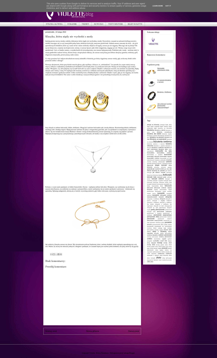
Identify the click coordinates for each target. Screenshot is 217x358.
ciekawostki (161, 161)
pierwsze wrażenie (155, 222)
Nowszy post (51, 331)
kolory (166, 182)
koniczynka (160, 184)
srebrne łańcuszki (61, 128)
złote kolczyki (151, 258)
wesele (155, 248)
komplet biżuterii (151, 184)
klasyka (160, 175)
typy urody (150, 248)
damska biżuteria (152, 163)
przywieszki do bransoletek (163, 226)
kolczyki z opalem (158, 180)
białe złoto (168, 124)
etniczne (163, 167)
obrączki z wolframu (153, 202)
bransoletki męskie (166, 156)
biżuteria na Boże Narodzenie (155, 135)
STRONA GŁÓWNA (54, 24)
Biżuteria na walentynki (158, 139)
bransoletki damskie (153, 156)
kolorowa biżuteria (158, 182)
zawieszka (161, 253)
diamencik (150, 165)
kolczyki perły (161, 177)
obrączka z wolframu (153, 199)
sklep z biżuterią (159, 231)
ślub (166, 241)
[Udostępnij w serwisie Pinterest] (61, 254)
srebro (149, 239)
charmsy (154, 161)
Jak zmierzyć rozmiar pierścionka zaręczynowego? (164, 106)
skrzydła (156, 233)
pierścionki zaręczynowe (155, 220)
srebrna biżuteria (152, 235)
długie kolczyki (161, 165)
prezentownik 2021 (158, 224)
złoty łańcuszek (167, 258)
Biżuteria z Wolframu (164, 92)
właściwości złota (152, 250)
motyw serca (151, 193)
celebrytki (163, 160)
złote (170, 255)
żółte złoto (150, 261)
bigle (155, 128)
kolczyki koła (151, 177)
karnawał (169, 172)
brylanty (157, 160)
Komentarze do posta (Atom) (96, 338)
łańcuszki (150, 187)
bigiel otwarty (164, 126)
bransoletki (168, 154)
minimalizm (158, 191)
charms (149, 161)
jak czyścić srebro (158, 169)
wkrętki (170, 248)
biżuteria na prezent (157, 137)
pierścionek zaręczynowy (163, 215)
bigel (148, 126)
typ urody (169, 246)
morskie (169, 191)
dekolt (170, 163)
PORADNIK (72, 24)
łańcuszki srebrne (160, 187)
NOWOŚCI (98, 24)
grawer (170, 167)
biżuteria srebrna (162, 141)
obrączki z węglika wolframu (162, 200)
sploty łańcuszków (166, 233)
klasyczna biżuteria (152, 175)
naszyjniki (155, 195)
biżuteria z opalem (159, 145)
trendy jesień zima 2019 (154, 246)
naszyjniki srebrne (166, 195)
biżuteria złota (163, 149)
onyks (148, 209)
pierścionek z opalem (154, 213)
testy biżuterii (151, 243)
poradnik (168, 222)
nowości (161, 197)
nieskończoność (152, 197)
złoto (158, 257)
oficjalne (169, 207)
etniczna (156, 167)
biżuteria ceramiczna (164, 132)
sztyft (162, 241)
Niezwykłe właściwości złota (163, 69)
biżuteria (150, 130)
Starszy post (133, 331)
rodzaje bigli (162, 228)
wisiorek (164, 248)
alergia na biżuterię (153, 124)
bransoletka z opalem (154, 154)
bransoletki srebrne (153, 158)
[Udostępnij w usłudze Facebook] (58, 254)
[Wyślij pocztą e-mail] (51, 254)
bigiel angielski (155, 126)
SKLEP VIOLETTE (135, 24)
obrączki (162, 199)
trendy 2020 (151, 244)
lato (171, 184)
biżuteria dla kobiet (154, 134)
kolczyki (108, 67)
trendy (159, 243)
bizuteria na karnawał (165, 128)
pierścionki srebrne (165, 218)
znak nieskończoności (165, 260)
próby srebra (168, 224)
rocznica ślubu (151, 228)
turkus (164, 246)
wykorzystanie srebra (159, 251)
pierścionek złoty (153, 217)
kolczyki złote (168, 180)
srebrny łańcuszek (152, 237)
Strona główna (92, 331)
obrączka (168, 197)
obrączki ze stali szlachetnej (156, 207)
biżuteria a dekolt (159, 130)
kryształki (166, 184)
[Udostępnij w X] (56, 254)
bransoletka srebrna (164, 153)
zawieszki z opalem (153, 255)
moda (164, 191)
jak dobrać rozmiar (159, 172)
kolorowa (149, 182)
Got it (168, 6)
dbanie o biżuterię (162, 163)
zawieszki (169, 253)
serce (149, 231)
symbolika (156, 241)
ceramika (169, 160)
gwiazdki (149, 169)
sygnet (164, 239)
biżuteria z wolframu (158, 147)
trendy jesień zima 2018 (164, 244)
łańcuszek (168, 186)
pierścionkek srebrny (165, 217)
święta (170, 241)
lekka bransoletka (153, 186)
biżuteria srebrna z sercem (156, 144)
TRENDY (85, 24)
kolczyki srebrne (158, 179)
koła (170, 182)
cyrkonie (169, 162)
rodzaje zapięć (158, 229)
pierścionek (160, 209)
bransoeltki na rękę (163, 151)
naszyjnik (161, 193)
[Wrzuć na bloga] (53, 254)
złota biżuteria (164, 255)
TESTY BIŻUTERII (115, 24)
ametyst (162, 124)
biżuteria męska (167, 134)
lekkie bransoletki (76, 187)
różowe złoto (168, 229)
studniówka (157, 239)
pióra (162, 222)
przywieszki (150, 226)
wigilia (159, 248)
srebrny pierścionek (165, 237)
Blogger (132, 353)
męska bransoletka (160, 189)
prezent (149, 224)
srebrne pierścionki (165, 235)
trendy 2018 (168, 243)
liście (161, 186)
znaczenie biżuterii (152, 260)
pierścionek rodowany (164, 211)
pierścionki (150, 219)
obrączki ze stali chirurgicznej (163, 206)
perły (153, 209)
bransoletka (150, 153)
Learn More (157, 6)
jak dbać (167, 169)
